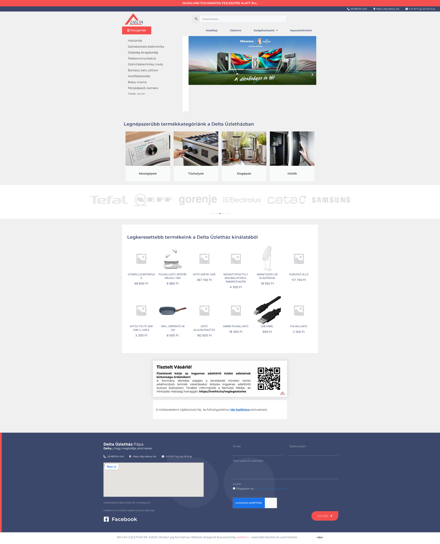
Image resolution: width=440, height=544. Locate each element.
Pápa (123, 444)
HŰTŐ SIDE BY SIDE (204, 274)
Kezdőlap (212, 30)
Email (237, 446)
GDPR (237, 484)
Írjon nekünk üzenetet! (248, 460)
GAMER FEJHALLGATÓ (236, 326)
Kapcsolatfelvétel (301, 30)
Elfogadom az (262, 488)
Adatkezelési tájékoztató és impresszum (127, 502)
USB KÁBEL (267, 326)
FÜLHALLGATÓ (298, 326)
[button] (186, 74)
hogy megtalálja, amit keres (127, 448)
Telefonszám (297, 446)
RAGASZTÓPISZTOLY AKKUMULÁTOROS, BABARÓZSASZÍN (235, 278)
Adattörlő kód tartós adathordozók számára (129, 510)
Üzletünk (235, 30)
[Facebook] (106, 519)
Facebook (124, 519)
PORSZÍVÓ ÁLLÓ (298, 274)
